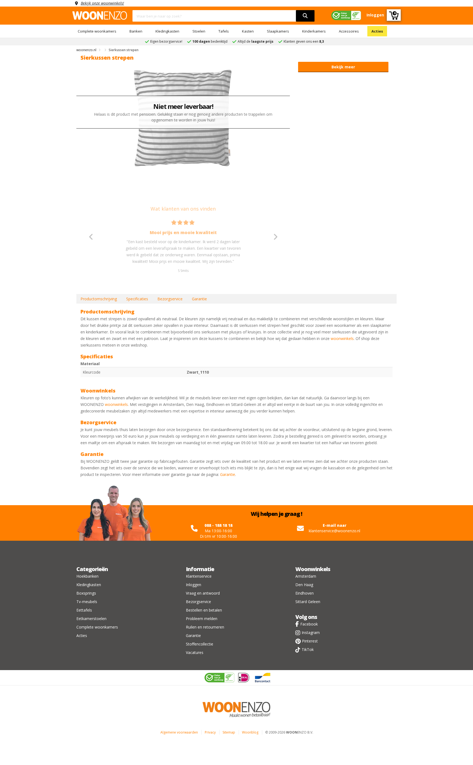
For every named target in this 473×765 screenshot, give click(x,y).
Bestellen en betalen (204, 610)
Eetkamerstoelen (91, 618)
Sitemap (229, 732)
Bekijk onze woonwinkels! (102, 3)
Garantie (199, 298)
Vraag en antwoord (203, 593)
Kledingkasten (167, 31)
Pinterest (310, 641)
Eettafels (84, 610)
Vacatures (194, 652)
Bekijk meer (343, 66)
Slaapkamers (278, 31)
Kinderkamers (314, 31)
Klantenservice (199, 576)
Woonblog (250, 732)
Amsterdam (305, 576)
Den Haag (304, 584)
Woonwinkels (312, 569)
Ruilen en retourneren (205, 627)
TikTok (308, 649)
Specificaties (137, 298)
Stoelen (198, 31)
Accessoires (349, 31)
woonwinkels (342, 338)
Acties (377, 31)
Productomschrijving (98, 298)
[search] (305, 16)
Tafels (223, 31)
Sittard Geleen (307, 601)
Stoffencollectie (199, 644)
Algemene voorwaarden (179, 732)
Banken (135, 31)
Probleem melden (201, 618)
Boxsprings (86, 593)
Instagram (311, 632)
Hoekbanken (87, 576)
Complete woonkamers (97, 31)
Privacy (210, 732)
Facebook (309, 624)
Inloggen (193, 584)
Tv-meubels (86, 601)
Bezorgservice (170, 298)
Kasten (248, 31)
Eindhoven (304, 593)
